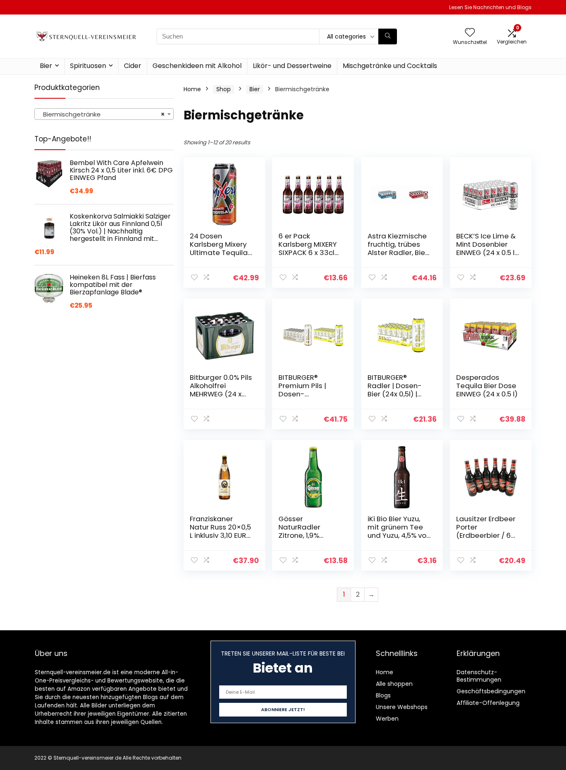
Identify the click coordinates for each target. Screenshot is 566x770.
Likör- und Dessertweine (292, 65)
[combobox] (104, 114)
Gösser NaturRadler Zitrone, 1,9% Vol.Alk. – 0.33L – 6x (305, 535)
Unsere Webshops (402, 707)
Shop (223, 89)
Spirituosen (88, 65)
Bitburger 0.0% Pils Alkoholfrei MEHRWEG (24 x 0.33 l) (221, 389)
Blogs (383, 695)
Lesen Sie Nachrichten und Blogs (490, 7)
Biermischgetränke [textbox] (101, 114)
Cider (132, 65)
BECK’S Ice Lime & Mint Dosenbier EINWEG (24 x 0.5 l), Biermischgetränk (487, 248)
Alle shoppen (394, 684)
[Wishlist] (470, 33)
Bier (46, 65)
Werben (387, 718)
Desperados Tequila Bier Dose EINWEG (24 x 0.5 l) (487, 385)
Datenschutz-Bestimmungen (479, 676)
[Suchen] (387, 36)
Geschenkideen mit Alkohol (197, 65)
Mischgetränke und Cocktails (390, 65)
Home (192, 89)
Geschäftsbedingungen (491, 691)
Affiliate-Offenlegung (488, 703)
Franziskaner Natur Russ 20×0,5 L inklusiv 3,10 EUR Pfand (220, 531)
